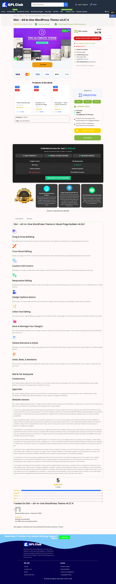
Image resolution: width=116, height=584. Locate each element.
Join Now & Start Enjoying (58, 178)
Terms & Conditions (67, 572)
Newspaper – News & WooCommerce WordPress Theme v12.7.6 (61, 105)
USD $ (111, 16)
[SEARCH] (66, 5)
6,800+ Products (30, 155)
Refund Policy (65, 569)
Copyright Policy (66, 575)
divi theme (26, 121)
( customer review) (26, 24)
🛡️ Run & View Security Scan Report (88, 38)
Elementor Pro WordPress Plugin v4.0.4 (41, 104)
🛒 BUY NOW (42, 64)
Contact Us (28, 569)
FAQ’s (26, 572)
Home (15, 15)
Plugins (37, 107)
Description (19, 219)
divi (21, 121)
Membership (19, 105)
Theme (21, 15)
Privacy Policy (65, 566)
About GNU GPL (29, 575)
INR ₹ (111, 12)
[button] (87, 130)
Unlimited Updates (87, 155)
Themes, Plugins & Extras (59, 155)
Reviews (29, 219)
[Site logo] (12, 4)
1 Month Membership (23, 103)
